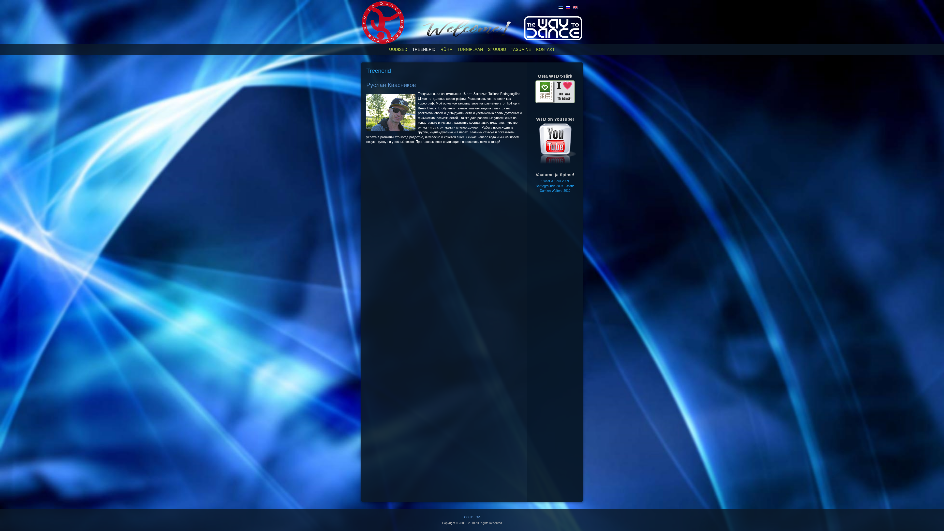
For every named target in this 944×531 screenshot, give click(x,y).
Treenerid (424, 49)
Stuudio (497, 49)
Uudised (398, 49)
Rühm (447, 49)
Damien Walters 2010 (555, 190)
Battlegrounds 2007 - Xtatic (555, 186)
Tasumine (521, 49)
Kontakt (545, 49)
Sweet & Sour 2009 (555, 181)
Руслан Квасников (391, 85)
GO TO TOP (472, 517)
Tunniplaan (470, 49)
